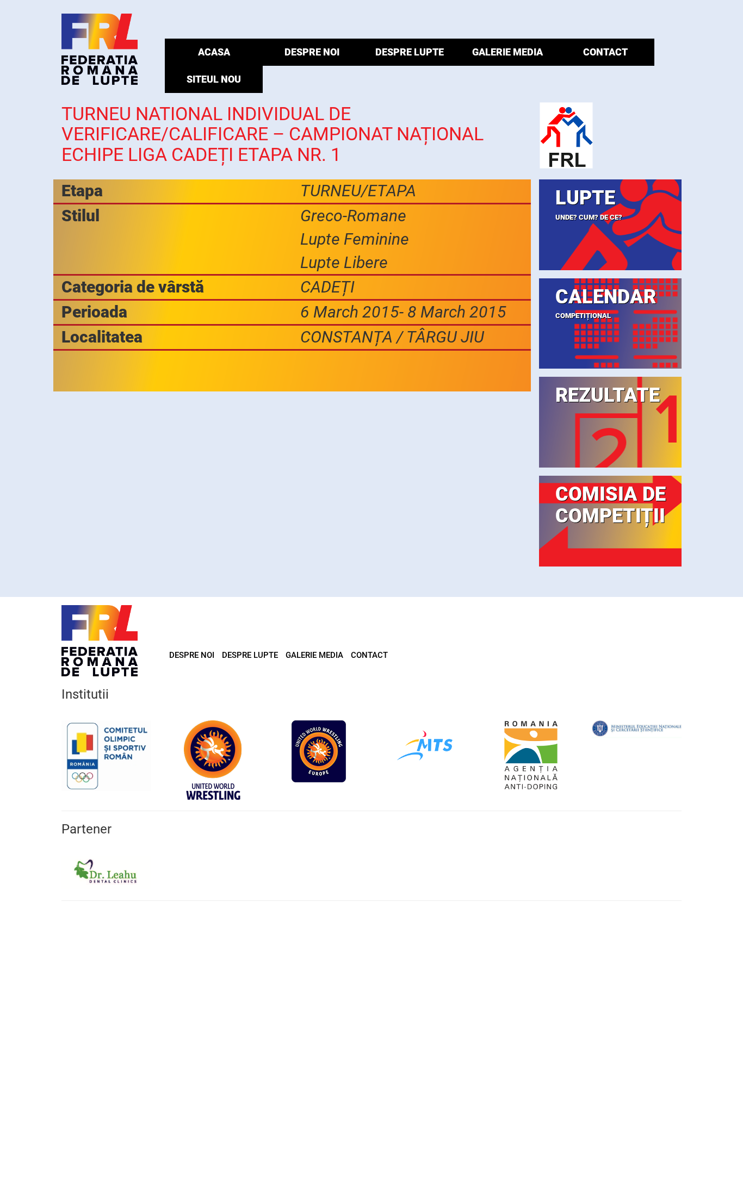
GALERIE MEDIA (507, 52)
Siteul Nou (214, 79)
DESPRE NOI (311, 52)
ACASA (214, 52)
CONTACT (605, 52)
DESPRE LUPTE (409, 52)
